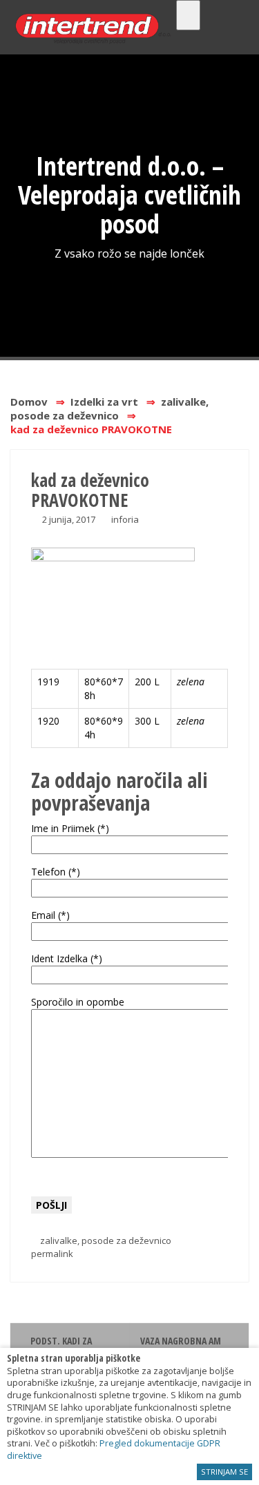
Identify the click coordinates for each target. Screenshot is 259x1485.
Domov (29, 401)
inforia (125, 519)
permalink (52, 1253)
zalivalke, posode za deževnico (109, 408)
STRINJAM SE (224, 1471)
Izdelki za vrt (104, 401)
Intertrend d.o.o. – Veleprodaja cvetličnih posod (129, 194)
